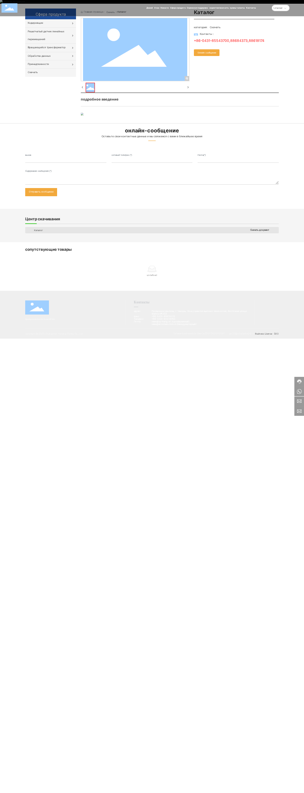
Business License (263, 333)
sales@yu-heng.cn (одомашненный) (170, 321)
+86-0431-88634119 (163, 316)
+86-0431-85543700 (211, 41)
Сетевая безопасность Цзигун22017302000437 (198, 333)
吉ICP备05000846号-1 (241, 333)
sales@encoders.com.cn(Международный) (174, 324)
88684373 (239, 41)
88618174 (256, 41)
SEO (276, 333)
